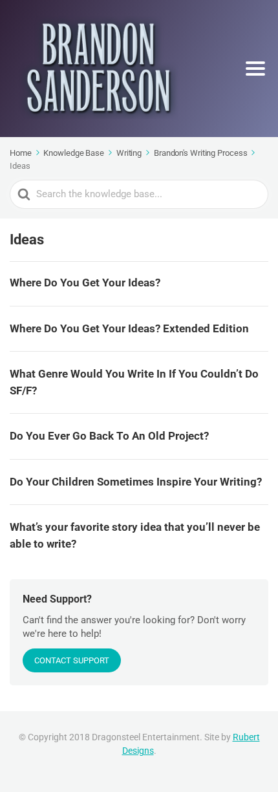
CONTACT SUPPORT (71, 660)
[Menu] (255, 68)
